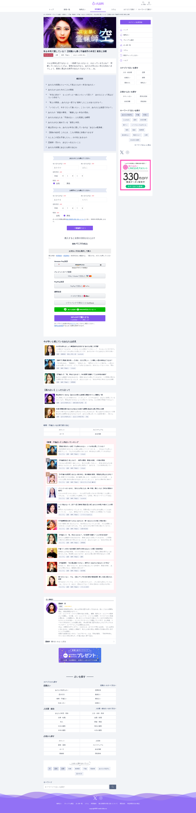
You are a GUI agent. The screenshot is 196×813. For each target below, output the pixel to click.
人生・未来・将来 (98, 713)
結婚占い (98, 703)
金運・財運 (98, 718)
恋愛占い (64, 14)
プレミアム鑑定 (57, 14)
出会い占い (61, 703)
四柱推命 (98, 753)
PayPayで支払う (76, 286)
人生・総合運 (127, 72)
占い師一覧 (127, 45)
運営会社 (122, 803)
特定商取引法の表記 (133, 803)
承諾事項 (66, 256)
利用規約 (59, 256)
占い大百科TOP (47, 14)
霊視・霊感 (61, 745)
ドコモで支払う (77, 296)
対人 (61, 722)
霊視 (55, 769)
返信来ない (125, 135)
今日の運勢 (61, 726)
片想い (145, 115)
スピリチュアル (98, 430)
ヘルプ (125, 60)
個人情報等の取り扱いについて (75, 219)
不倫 (85, 769)
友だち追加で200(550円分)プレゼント (82, 309)
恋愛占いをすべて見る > (108, 685)
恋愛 (57, 55)
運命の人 (127, 83)
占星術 (98, 741)
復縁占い (98, 694)
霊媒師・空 (62, 604)
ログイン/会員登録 (135, 22)
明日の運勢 (98, 726)
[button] (79, 265)
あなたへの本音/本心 (87, 14)
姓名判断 (98, 434)
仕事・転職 (61, 718)
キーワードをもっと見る (143, 145)
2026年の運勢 (134, 140)
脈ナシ (125, 125)
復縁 (133, 130)
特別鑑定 (98, 9)
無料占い (82, 9)
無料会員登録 (58, 326)
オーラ (62, 434)
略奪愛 (77, 769)
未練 (69, 769)
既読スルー (137, 135)
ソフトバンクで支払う (75, 303)
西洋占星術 (143, 96)
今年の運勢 (61, 730)
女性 (58, 183)
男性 (68, 183)
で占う (80, 228)
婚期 (143, 78)
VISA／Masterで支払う (77, 276)
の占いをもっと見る (55, 642)
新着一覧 (67, 9)
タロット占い (127, 96)
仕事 (146, 135)
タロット (62, 430)
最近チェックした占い (130, 55)
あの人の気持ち (104, 769)
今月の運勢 (98, 730)
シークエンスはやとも (139, 125)
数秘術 (62, 753)
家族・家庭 (98, 722)
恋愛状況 (98, 690)
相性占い (98, 699)
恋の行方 (62, 694)
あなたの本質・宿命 (61, 713)
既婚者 (93, 769)
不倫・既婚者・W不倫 (74, 14)
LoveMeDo (126, 120)
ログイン (73, 323)
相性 (127, 130)
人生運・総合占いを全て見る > (106, 708)
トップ (51, 9)
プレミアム (49, 55)
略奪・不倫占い (65, 55)
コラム (113, 9)
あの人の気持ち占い (61, 690)
